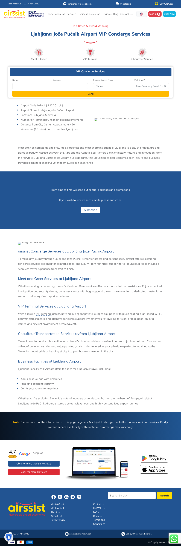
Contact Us (126, 14)
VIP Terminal (43, 313)
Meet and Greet (76, 286)
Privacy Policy (58, 519)
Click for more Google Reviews (33, 463)
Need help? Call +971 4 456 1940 (23, 3)
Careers (97, 516)
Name (15, 80)
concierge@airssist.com (80, 3)
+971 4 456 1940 (21, 534)
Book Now (169, 13)
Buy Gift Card (167, 3)
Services (71, 14)
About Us (55, 512)
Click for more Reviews (34, 471)
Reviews (107, 14)
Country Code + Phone (103, 80)
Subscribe (90, 210)
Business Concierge (89, 14)
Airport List (56, 516)
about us (60, 14)
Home (50, 14)
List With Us (99, 508)
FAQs (96, 512)
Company (57, 80)
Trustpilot (37, 453)
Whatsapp (125, 3)
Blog (115, 14)
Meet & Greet (57, 504)
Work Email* (139, 80)
